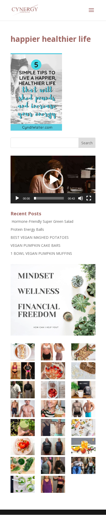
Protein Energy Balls (27, 229)
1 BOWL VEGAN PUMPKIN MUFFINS (41, 253)
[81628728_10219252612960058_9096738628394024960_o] (22, 465)
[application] (53, 179)
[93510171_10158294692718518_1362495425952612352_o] (22, 427)
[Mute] (80, 198)
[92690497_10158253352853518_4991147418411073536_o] (22, 389)
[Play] (17, 198)
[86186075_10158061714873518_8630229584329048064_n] (53, 370)
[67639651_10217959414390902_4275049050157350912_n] (83, 446)
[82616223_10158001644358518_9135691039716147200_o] (83, 427)
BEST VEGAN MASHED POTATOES (40, 237)
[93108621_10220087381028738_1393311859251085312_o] (22, 484)
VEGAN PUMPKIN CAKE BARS (35, 245)
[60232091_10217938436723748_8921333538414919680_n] (53, 465)
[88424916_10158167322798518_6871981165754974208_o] (83, 370)
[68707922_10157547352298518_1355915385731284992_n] (53, 351)
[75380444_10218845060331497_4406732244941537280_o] (83, 408)
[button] (53, 179)
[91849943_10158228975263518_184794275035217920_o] (53, 446)
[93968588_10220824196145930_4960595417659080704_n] (53, 408)
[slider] (49, 198)
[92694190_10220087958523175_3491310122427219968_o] (83, 465)
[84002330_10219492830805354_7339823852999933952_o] (53, 427)
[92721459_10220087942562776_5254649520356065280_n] (53, 484)
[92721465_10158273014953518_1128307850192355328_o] (83, 389)
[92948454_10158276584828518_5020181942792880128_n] (22, 408)
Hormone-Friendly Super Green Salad (42, 221)
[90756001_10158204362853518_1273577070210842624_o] (53, 389)
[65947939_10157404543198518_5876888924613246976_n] (22, 370)
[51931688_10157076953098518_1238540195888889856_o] (22, 446)
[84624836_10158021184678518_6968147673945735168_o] (83, 351)
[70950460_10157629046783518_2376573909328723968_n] (22, 351)
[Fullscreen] (88, 198)
